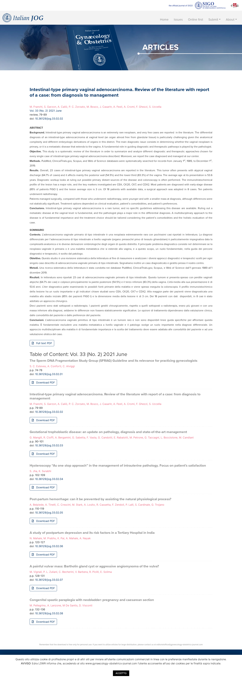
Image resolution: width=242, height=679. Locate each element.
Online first (195, 19)
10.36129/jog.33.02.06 (49, 546)
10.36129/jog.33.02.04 (49, 479)
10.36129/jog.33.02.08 (49, 613)
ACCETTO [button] (121, 673)
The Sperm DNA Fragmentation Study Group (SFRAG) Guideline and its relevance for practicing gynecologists (113, 361)
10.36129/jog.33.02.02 (49, 118)
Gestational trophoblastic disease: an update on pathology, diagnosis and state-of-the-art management (108, 432)
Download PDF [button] (45, 382)
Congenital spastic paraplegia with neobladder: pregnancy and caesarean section (92, 600)
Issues (178, 19)
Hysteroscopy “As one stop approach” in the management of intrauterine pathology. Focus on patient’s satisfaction (118, 465)
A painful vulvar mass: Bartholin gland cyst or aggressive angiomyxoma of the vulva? (94, 566)
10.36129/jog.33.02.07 (49, 579)
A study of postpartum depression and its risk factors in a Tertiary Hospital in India (92, 533)
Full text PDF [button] (43, 343)
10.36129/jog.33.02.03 (49, 445)
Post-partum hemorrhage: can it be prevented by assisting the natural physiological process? (100, 499)
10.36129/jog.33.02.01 (49, 374)
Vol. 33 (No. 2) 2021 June (46, 110)
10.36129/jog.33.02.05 (49, 512)
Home (164, 19)
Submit (213, 19)
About (230, 19)
